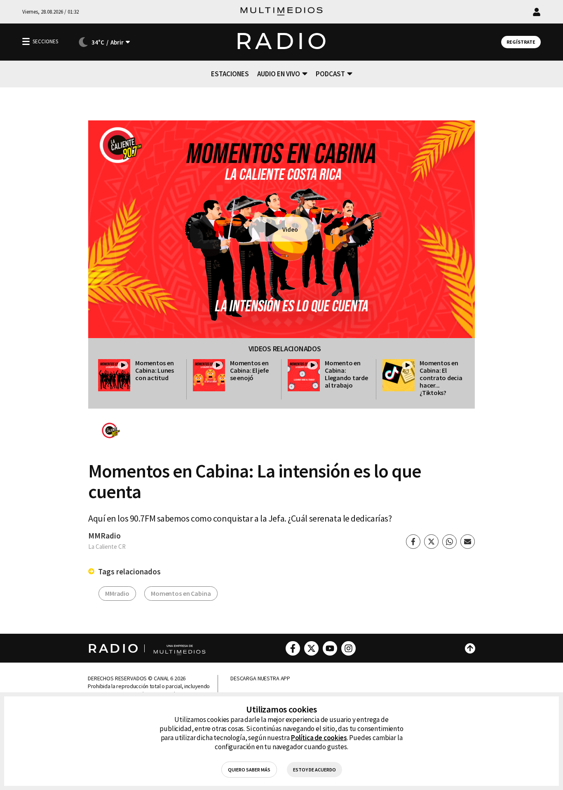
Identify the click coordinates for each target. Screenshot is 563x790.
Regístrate (521, 42)
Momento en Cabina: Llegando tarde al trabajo (346, 374)
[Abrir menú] (26, 41)
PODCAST (330, 73)
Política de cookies (319, 737)
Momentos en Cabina (181, 593)
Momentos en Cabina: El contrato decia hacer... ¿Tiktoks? (441, 378)
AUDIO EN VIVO (278, 73)
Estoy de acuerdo (314, 769)
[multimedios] (281, 11)
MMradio (117, 593)
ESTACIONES (230, 73)
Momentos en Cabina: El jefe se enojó (249, 370)
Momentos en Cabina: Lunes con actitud (154, 370)
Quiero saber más (249, 769)
